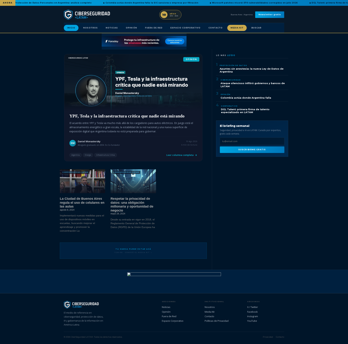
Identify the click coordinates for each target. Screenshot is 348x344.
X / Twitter (252, 307)
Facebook (252, 311)
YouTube (252, 320)
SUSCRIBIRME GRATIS (252, 149)
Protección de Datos (233, 65)
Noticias (112, 28)
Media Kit (237, 28)
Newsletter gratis (269, 14)
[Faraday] (144, 41)
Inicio (71, 28)
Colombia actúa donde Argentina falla (246, 97)
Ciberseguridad (231, 80)
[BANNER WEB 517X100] (174, 281)
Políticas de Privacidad (217, 320)
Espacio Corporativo (185, 28)
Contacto (215, 28)
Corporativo (229, 106)
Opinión (131, 28)
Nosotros (90, 28)
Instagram (252, 316)
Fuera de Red (154, 28)
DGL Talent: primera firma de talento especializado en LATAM (245, 111)
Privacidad (268, 337)
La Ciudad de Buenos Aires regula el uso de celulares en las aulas (82, 202)
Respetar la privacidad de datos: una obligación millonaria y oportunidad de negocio (132, 204)
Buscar (256, 28)
